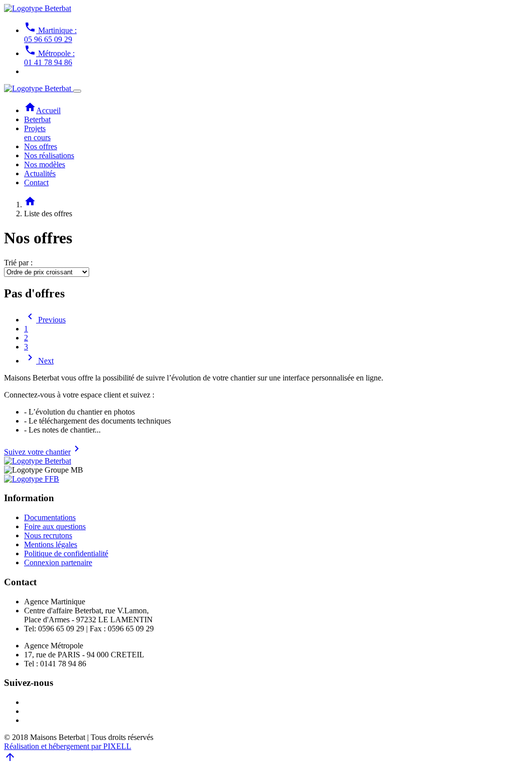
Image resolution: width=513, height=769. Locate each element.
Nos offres (40, 146)
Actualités (40, 173)
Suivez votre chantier (43, 452)
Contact (36, 182)
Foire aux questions (55, 526)
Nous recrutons (48, 535)
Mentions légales (50, 544)
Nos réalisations (49, 155)
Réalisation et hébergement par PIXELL (67, 746)
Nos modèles (44, 164)
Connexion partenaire (58, 562)
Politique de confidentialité (66, 553)
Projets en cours (37, 133)
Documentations (50, 517)
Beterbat (37, 119)
